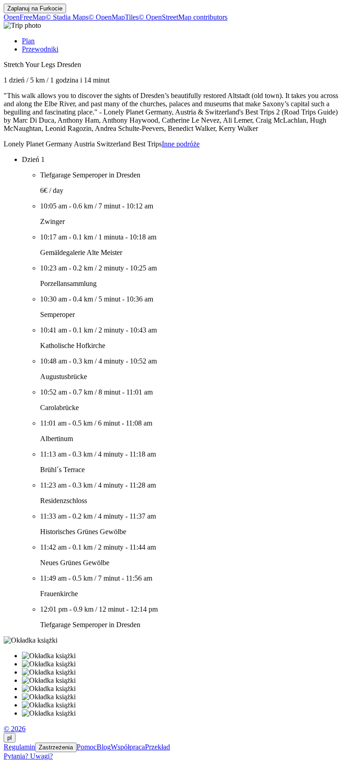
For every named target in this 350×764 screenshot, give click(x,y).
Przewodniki (40, 49)
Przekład (157, 747)
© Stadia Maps (67, 17)
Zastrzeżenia (56, 747)
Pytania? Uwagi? (28, 756)
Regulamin (19, 747)
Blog (104, 747)
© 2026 (15, 729)
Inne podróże (181, 144)
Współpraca (128, 747)
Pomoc (87, 747)
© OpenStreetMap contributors (183, 17)
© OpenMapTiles (113, 17)
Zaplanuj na (34, 8)
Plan (28, 41)
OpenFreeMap (25, 17)
